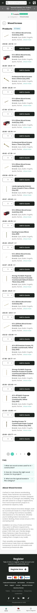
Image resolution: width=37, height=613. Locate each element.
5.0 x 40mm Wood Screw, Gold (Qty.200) (21, 255)
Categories (13, 17)
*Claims (7, 591)
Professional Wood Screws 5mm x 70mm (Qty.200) (22, 143)
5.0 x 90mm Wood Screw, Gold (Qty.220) (21, 165)
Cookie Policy (18, 593)
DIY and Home (30, 582)
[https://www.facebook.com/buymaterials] (8, 598)
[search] (7, 3)
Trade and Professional (9, 582)
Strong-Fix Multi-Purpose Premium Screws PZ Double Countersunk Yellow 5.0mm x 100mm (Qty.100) (23, 372)
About (6, 585)
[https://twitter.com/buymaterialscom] (13, 598)
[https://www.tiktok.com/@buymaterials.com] (28, 598)
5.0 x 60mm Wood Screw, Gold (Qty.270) (21, 100)
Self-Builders (21, 582)
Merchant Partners (27, 585)
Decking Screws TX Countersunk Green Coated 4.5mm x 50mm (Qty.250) (22, 423)
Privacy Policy (28, 591)
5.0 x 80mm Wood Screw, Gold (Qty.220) (21, 56)
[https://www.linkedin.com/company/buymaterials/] (18, 598)
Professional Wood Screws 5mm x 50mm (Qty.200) (22, 78)
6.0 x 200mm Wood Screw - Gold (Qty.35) (22, 325)
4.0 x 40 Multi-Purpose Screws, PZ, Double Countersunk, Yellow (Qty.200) (20, 398)
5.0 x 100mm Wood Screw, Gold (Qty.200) (21, 34)
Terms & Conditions (17, 591)
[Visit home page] (34, 3)
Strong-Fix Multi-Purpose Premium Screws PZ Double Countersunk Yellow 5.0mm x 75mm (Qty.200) (23, 279)
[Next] (34, 8)
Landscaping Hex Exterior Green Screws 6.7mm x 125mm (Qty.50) (23, 188)
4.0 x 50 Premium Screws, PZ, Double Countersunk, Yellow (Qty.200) (23, 348)
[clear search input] (25, 2)
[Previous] (3, 8)
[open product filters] (30, 3)
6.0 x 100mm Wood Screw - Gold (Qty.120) (22, 211)
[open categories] (3, 3)
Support (12, 585)
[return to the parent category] (4, 23)
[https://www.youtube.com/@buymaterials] (23, 598)
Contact (18, 585)
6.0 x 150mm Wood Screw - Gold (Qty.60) (22, 303)
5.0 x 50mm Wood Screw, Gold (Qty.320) (21, 121)
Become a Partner (19, 588)
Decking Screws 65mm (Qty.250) (20, 233)
